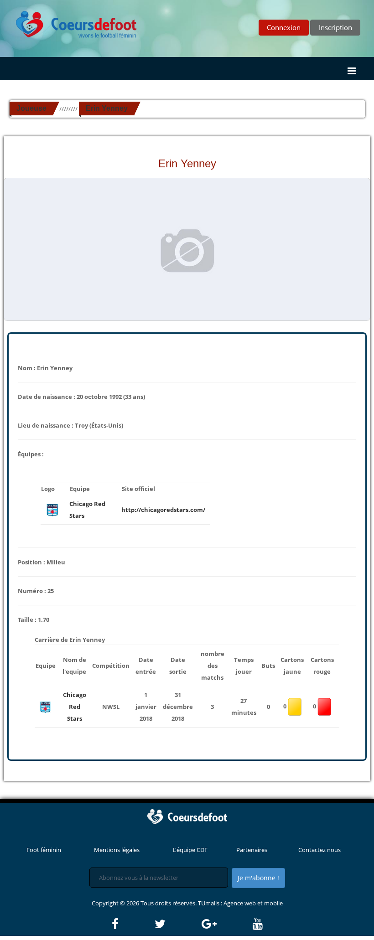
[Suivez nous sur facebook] (132, 924)
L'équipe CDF (190, 850)
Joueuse (31, 108)
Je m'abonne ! (258, 877)
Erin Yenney (107, 108)
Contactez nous (319, 850)
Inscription (335, 27)
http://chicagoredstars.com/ (163, 510)
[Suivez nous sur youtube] (258, 924)
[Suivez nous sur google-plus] (226, 924)
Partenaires (251, 850)
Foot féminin (43, 850)
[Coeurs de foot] (70, 22)
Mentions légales (117, 850)
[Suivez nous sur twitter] (177, 924)
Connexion (284, 27)
